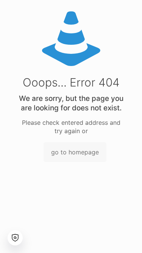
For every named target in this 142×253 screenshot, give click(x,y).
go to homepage (75, 152)
